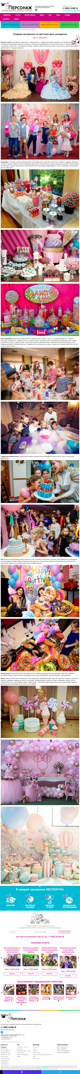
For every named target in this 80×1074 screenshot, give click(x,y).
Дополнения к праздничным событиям (40, 981)
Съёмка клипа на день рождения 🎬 (58, 998)
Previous (1, 958)
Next (78, 958)
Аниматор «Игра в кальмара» (22, 1048)
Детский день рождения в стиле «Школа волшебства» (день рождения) (68, 951)
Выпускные (4, 1049)
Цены (58, 15)
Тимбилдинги (5, 1064)
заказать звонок (7, 1029)
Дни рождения (5, 1051)
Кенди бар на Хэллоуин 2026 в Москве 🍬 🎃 (34, 998)
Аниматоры (7, 15)
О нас (34, 1049)
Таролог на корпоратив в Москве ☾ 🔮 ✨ (9, 998)
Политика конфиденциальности (43, 1054)
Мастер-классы (30, 15)
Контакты (6, 19)
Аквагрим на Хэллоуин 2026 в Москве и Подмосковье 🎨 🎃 (21, 1000)
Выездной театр (6, 1052)
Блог (50, 15)
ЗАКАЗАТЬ (12, 973)
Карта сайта (36, 1053)
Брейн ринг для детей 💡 (71, 998)
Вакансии (36, 1058)
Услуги (17, 15)
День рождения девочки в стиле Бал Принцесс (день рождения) (12, 950)
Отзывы (67, 15)
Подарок (3, 1047)
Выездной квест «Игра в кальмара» (24, 1052)
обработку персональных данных (43, 1066)
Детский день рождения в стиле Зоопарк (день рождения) (31, 950)
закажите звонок (72, 10)
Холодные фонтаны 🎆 (46, 998)
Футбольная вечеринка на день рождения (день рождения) (49, 950)
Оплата (16, 19)
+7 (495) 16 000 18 (70, 8)
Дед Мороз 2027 (6, 1054)
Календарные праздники (5, 1061)
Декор (42, 15)
